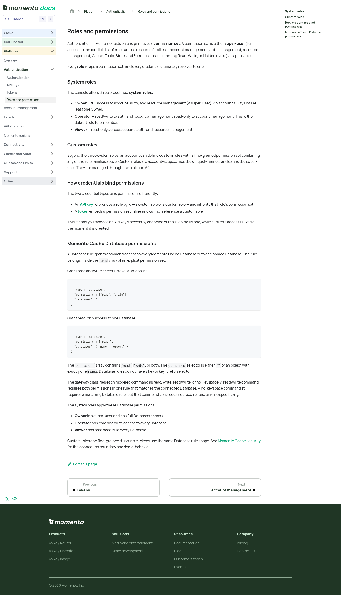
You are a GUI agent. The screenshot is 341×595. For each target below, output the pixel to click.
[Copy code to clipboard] (255, 284)
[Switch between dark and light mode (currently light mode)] (15, 498)
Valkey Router (60, 543)
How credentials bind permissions (300, 24)
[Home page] (71, 11)
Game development (128, 551)
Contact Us (246, 551)
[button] (29, 33)
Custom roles (294, 17)
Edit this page (85, 464)
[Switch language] (6, 498)
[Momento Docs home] (29, 8)
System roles (294, 11)
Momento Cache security (239, 440)
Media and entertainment (132, 543)
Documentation (186, 543)
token (83, 211)
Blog (177, 551)
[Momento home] (66, 521)
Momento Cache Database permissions (304, 34)
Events (180, 567)
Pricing (242, 543)
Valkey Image (59, 559)
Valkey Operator (61, 551)
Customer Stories (188, 559)
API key (86, 204)
